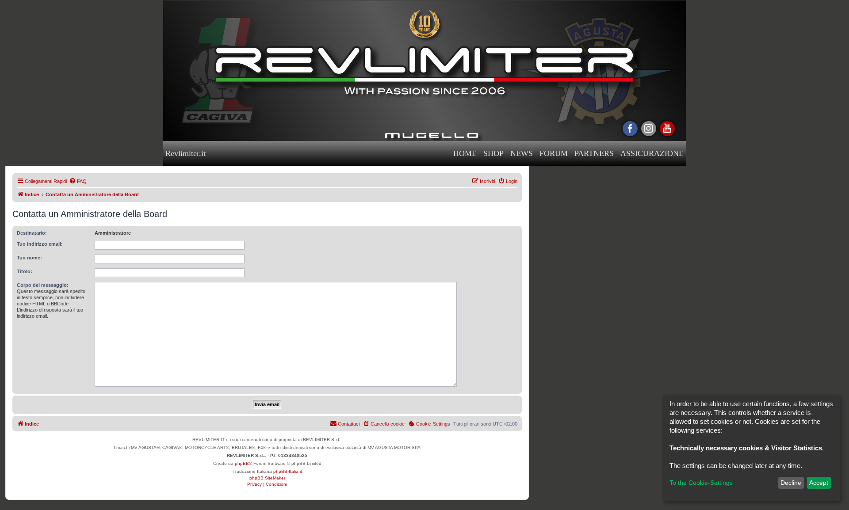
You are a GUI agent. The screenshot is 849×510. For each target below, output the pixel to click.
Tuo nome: (29, 257)
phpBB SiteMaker (267, 478)
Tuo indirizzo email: (40, 244)
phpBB (242, 463)
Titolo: (24, 271)
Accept (818, 482)
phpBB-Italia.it (287, 471)
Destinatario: (32, 233)
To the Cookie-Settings (701, 482)
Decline (790, 482)
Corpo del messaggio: (43, 285)
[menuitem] (78, 181)
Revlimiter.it (185, 153)
